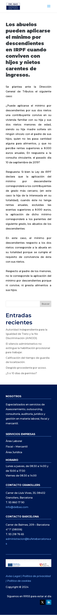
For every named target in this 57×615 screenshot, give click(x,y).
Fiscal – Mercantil (17, 446)
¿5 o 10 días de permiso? (21, 373)
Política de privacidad (36, 576)
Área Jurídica (14, 452)
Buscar (46, 303)
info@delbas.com (17, 507)
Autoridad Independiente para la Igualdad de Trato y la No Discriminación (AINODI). (26, 334)
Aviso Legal (13, 576)
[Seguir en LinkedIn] (48, 602)
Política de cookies (19, 580)
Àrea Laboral (14, 441)
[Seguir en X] (42, 602)
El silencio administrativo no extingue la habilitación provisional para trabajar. (28, 348)
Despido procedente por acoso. (26, 367)
